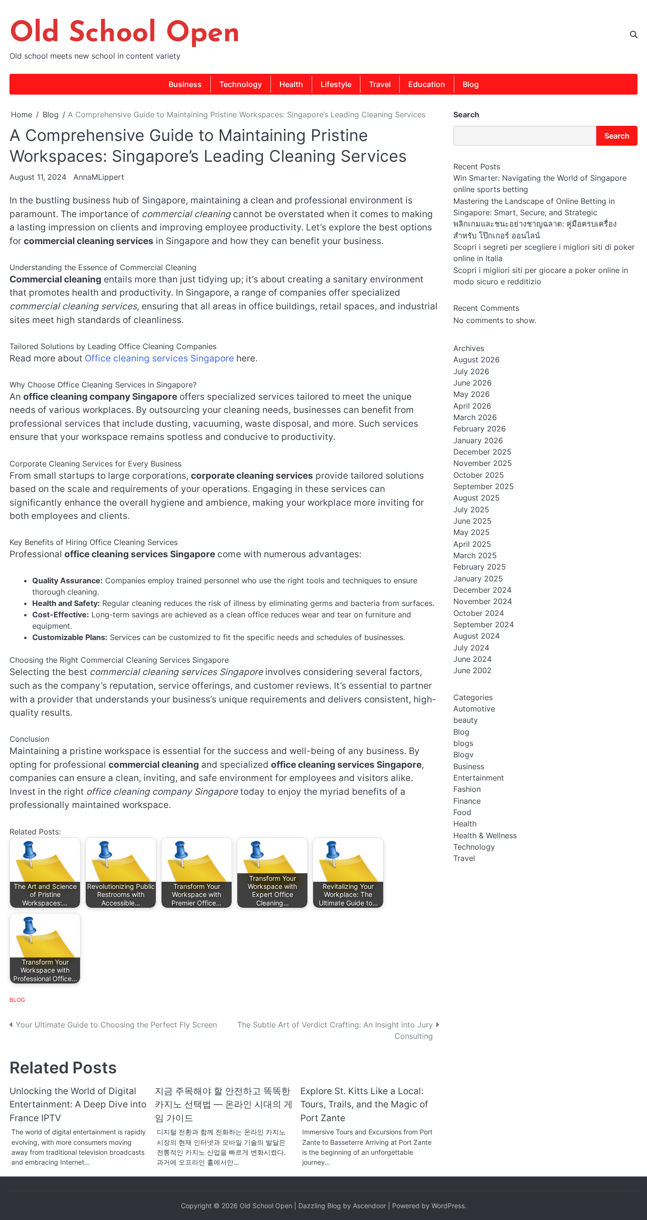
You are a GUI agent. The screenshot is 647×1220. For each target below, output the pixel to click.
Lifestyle (336, 84)
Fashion (467, 789)
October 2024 (478, 613)
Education (426, 84)
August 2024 (476, 636)
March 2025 (475, 556)
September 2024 (483, 625)
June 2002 (472, 671)
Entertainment (478, 778)
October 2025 (478, 475)
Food (462, 812)
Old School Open (124, 34)
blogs (463, 743)
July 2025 (471, 509)
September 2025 (483, 487)
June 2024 (472, 659)
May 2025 (471, 532)
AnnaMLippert (98, 177)
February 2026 (479, 429)
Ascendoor (369, 1206)
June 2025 (472, 521)
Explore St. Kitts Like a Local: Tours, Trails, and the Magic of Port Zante (364, 1104)
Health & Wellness (485, 835)
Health (291, 84)
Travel (380, 84)
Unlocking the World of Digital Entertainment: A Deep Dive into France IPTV (77, 1104)
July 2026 (471, 371)
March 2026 (475, 417)
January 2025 (478, 578)
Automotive (474, 708)
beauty (465, 720)
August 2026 (476, 360)
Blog (471, 84)
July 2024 (471, 647)
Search (466, 114)
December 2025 (482, 452)
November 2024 (482, 601)
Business (185, 84)
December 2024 (482, 590)
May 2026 (471, 394)
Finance (467, 801)
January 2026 (478, 440)
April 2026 (472, 406)
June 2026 (472, 383)
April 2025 (472, 544)
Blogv (463, 755)
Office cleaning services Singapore (159, 358)
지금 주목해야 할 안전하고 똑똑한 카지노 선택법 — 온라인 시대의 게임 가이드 (224, 1104)
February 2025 (479, 567)
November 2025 (482, 463)
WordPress (448, 1206)
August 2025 (476, 498)
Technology (240, 84)
